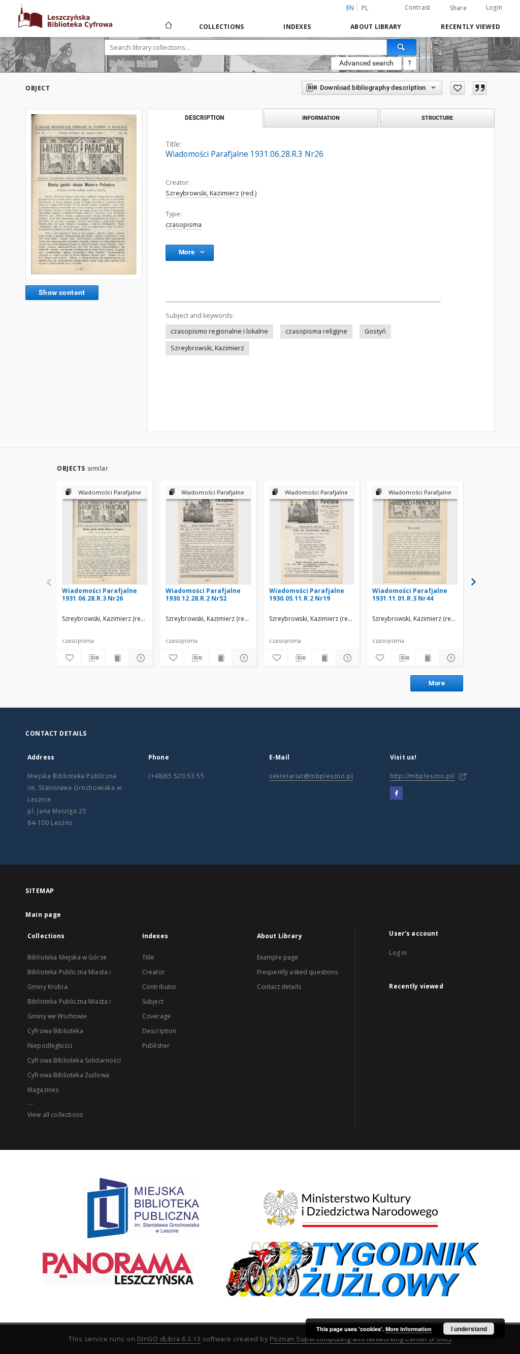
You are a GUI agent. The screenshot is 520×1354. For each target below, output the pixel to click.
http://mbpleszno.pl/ (422, 776)
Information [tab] (321, 117)
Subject (153, 1001)
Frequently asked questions (297, 972)
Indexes (297, 26)
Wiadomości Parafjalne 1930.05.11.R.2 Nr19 (306, 594)
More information (408, 1329)
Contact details (279, 986)
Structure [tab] (437, 117)
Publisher (156, 1045)
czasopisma (184, 224)
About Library (375, 26)
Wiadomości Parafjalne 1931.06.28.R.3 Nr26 (99, 594)
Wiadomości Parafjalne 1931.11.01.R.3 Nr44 (409, 594)
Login (494, 7)
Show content (62, 292)
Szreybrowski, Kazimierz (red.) (211, 193)
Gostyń (375, 331)
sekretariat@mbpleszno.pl (311, 776)
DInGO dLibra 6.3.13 (169, 1339)
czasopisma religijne (316, 331)
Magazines (42, 1089)
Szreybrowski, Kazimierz (207, 348)
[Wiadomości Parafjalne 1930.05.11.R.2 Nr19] (312, 535)
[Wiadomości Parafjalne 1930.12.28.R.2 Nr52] (208, 535)
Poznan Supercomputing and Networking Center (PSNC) (360, 1339)
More (437, 683)
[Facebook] (396, 793)
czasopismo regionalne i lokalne (219, 331)
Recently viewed (470, 26)
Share (458, 8)
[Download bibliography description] (92, 658)
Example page (278, 957)
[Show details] (139, 658)
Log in (398, 952)
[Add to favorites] (457, 88)
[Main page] (167, 26)
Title (148, 957)
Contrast (418, 7)
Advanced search (366, 63)
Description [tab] (204, 117)
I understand (469, 1328)
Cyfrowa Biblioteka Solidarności (74, 1060)
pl (365, 8)
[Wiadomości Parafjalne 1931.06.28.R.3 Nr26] (84, 194)
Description (159, 1031)
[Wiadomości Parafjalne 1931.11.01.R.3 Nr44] (415, 535)
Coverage (156, 1016)
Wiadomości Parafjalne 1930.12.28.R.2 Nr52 (203, 594)
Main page (43, 914)
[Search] (401, 47)
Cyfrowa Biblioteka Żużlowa (68, 1075)
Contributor (159, 986)
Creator (153, 972)
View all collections (55, 1114)
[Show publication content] (116, 658)
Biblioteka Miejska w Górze (67, 957)
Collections (221, 26)
